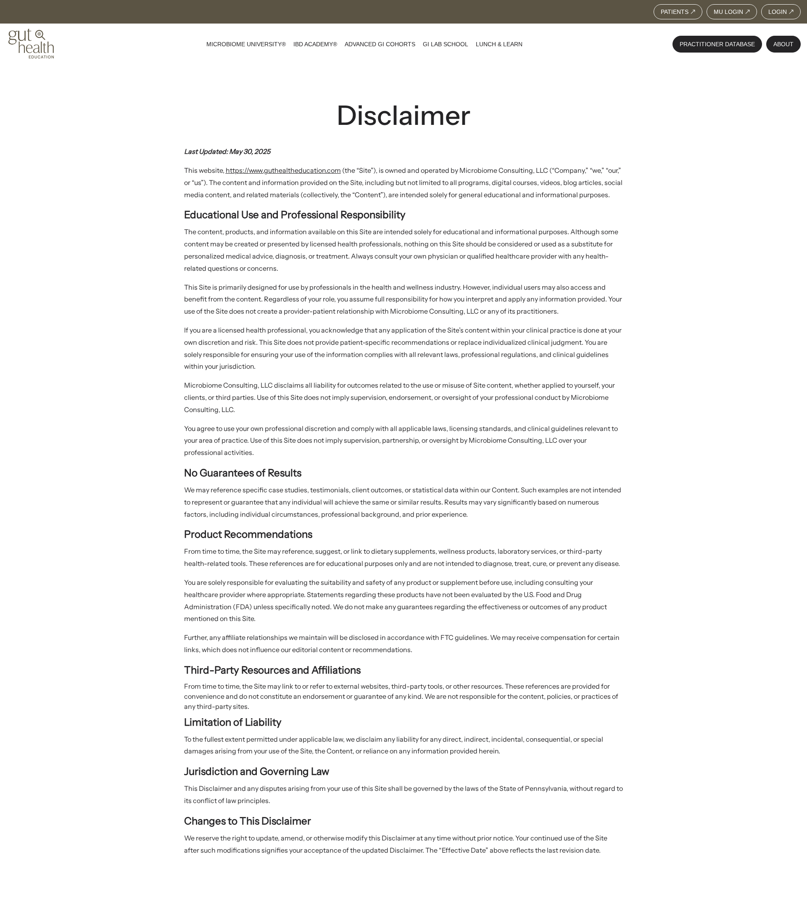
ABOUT (783, 44)
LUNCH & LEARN (499, 44)
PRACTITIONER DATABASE (717, 44)
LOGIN (777, 11)
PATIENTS (674, 11)
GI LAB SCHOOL (445, 44)
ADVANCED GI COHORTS (380, 44)
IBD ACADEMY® (315, 44)
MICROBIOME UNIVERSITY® (246, 44)
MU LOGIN (728, 11)
